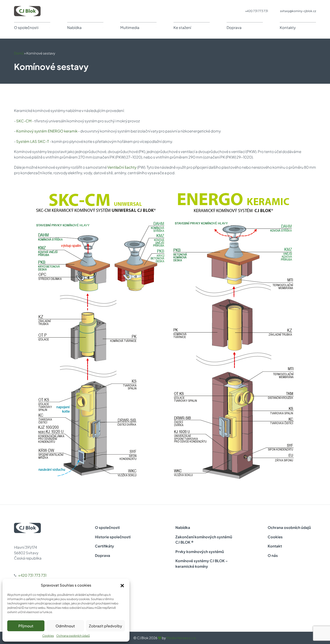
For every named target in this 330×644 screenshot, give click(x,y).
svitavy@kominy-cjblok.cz (298, 11)
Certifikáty (104, 546)
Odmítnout (65, 625)
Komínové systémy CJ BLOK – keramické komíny (201, 563)
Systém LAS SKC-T (32, 141)
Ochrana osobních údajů (73, 635)
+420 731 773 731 (256, 11)
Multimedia (129, 27)
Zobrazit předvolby (105, 625)
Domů (19, 53)
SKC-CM (24, 120)
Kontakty (288, 27)
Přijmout (25, 625)
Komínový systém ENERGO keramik (47, 131)
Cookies (48, 635)
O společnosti (26, 27)
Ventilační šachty (122, 167)
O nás (273, 555)
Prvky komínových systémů (199, 551)
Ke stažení (182, 27)
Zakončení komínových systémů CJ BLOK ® (203, 539)
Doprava (234, 27)
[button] (122, 585)
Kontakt (275, 546)
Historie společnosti (113, 536)
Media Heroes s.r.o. (181, 638)
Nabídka (74, 27)
